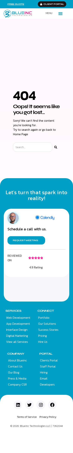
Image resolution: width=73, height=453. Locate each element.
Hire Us (42, 341)
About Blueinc (17, 360)
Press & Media (17, 378)
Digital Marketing (17, 335)
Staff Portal (48, 366)
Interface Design (17, 329)
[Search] (55, 147)
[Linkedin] (18, 404)
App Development (18, 323)
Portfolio (43, 317)
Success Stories (48, 329)
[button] (60, 13)
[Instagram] (40, 404)
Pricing (42, 335)
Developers (47, 384)
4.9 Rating (36, 267)
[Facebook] (52, 404)
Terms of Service (27, 417)
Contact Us (15, 366)
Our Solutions (47, 323)
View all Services (17, 341)
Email (43, 378)
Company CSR (17, 384)
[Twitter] (29, 404)
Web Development (18, 317)
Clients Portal (49, 360)
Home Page (20, 134)
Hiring (44, 372)
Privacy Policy (47, 417)
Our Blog (13, 372)
